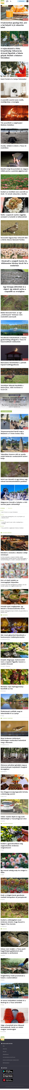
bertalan (4, 691)
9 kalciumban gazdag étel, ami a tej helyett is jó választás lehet (14, 25)
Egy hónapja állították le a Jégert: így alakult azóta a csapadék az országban (14, 289)
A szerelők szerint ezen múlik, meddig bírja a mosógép (12, 101)
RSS (4, 1046)
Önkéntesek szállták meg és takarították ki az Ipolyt (11, 712)
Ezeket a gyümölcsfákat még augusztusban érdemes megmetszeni (12, 846)
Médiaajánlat (6, 1062)
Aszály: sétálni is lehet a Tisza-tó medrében (13, 147)
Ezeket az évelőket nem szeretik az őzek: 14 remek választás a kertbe (14, 193)
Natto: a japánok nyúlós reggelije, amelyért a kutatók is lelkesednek (14, 216)
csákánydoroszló (6, 639)
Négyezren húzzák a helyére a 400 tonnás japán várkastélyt (14, 503)
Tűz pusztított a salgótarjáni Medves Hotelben (11, 124)
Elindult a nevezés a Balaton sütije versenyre (14, 554)
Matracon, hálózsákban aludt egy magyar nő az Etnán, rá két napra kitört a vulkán (15, 400)
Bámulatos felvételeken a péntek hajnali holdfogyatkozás (13, 364)
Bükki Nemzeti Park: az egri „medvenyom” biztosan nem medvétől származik (11, 315)
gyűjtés (3, 955)
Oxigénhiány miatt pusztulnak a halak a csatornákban (13, 977)
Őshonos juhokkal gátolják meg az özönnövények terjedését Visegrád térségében (14, 767)
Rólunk (4, 1051)
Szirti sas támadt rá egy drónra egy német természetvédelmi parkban (14, 480)
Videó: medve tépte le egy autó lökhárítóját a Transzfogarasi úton (14, 818)
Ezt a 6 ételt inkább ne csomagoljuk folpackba (9, 581)
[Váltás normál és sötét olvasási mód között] (11, 1)
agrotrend (4, 796)
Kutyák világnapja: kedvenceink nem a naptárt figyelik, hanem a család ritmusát (13, 662)
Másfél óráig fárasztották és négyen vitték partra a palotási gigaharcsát (14, 170)
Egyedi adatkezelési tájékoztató (11, 1060)
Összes (10, 508)
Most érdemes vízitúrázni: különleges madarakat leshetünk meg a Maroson (13, 740)
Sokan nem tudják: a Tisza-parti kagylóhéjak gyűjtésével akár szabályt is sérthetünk (13, 951)
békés (3, 980)
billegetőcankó (5, 744)
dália (3, 874)
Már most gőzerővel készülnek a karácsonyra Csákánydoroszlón (13, 636)
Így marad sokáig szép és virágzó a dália (14, 871)
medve (3, 821)
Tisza (3, 1004)
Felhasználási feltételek (9, 1057)
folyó (3, 715)
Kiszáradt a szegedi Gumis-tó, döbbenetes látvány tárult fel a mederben (14, 263)
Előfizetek (21, 1)
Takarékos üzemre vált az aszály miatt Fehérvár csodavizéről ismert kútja (14, 456)
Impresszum (5, 1054)
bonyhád (4, 1031)
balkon (3, 899)
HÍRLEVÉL (5, 1048)
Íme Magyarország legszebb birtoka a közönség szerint (14, 793)
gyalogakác (4, 771)
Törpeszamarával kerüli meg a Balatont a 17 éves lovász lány (12, 432)
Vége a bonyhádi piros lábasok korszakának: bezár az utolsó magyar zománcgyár (12, 1027)
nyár (3, 850)
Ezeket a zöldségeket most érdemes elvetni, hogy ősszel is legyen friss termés (13, 922)
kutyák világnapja (6, 666)
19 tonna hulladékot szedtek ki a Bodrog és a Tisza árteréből (13, 1001)
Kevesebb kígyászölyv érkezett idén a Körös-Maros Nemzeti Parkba (14, 239)
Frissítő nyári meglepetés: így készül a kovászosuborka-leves (13, 607)
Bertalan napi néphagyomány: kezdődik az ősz (12, 688)
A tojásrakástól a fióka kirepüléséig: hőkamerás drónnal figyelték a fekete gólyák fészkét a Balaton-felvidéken (12, 53)
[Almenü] (7, 1)
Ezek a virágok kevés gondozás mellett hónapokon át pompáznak (14, 896)
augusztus (4, 926)
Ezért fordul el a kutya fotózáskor (14, 79)
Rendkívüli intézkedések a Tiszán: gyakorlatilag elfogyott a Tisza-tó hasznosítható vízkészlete (14, 340)
